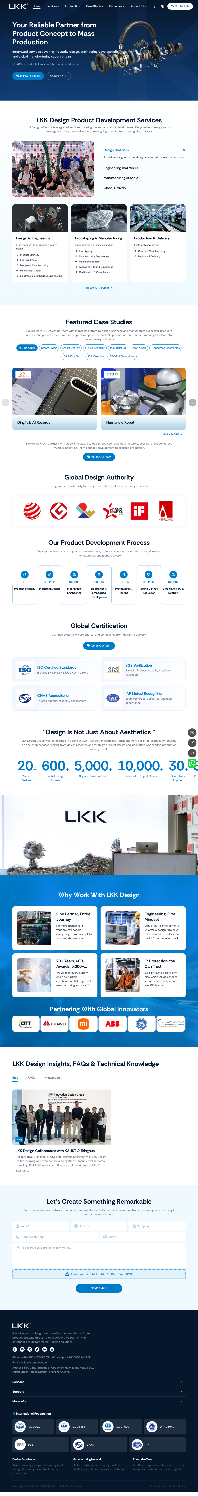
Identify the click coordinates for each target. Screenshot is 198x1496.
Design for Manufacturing (34, 265)
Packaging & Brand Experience (96, 267)
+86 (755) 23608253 (30, 1357)
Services (52, 6)
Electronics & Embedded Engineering (41, 275)
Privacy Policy (158, 1486)
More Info (19, 1401)
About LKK (137, 6)
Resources (115, 6)
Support (18, 1392)
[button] (192, 402)
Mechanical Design (30, 270)
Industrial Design (29, 260)
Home (36, 6)
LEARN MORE (170, 434)
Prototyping (85, 251)
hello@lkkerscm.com (29, 1362)
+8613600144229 (71, 1357)
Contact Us (182, 6)
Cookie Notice (177, 1486)
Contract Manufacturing (151, 251)
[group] (99, 50)
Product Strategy (29, 254)
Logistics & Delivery (149, 256)
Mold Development (89, 261)
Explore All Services (97, 288)
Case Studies (94, 6)
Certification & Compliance (94, 272)
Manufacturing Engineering (94, 256)
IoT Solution (72, 6)
